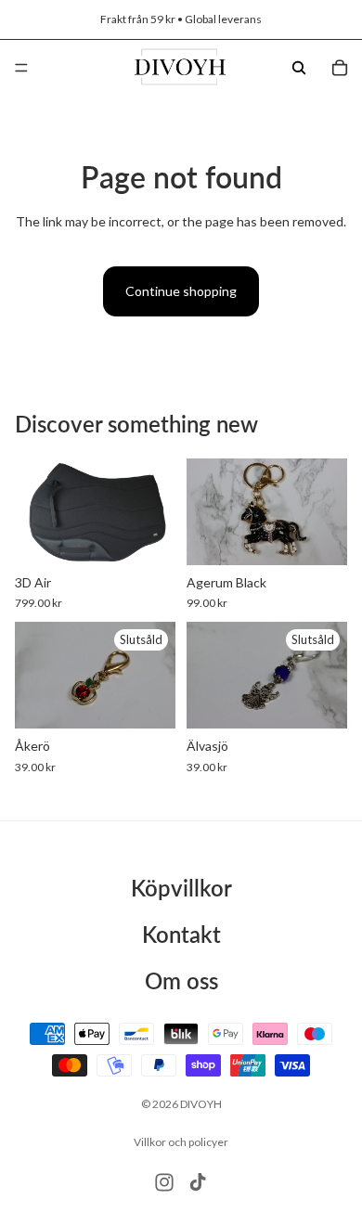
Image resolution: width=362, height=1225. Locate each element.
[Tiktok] (198, 1182)
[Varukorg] (339, 67)
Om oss (181, 980)
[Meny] (21, 67)
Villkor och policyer (181, 1142)
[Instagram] (164, 1182)
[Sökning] (298, 67)
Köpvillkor (181, 887)
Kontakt (181, 934)
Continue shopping (181, 291)
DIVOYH (201, 1104)
